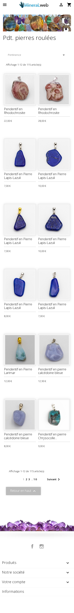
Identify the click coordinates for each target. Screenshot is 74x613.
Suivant (54, 479)
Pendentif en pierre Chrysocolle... (52, 436)
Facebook (32, 546)
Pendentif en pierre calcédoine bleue (52, 371)
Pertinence (37, 55)
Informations (13, 591)
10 (35, 479)
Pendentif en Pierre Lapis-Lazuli (18, 176)
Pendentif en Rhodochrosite (14, 111)
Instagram (42, 546)
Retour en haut (23, 490)
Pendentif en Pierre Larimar (18, 371)
